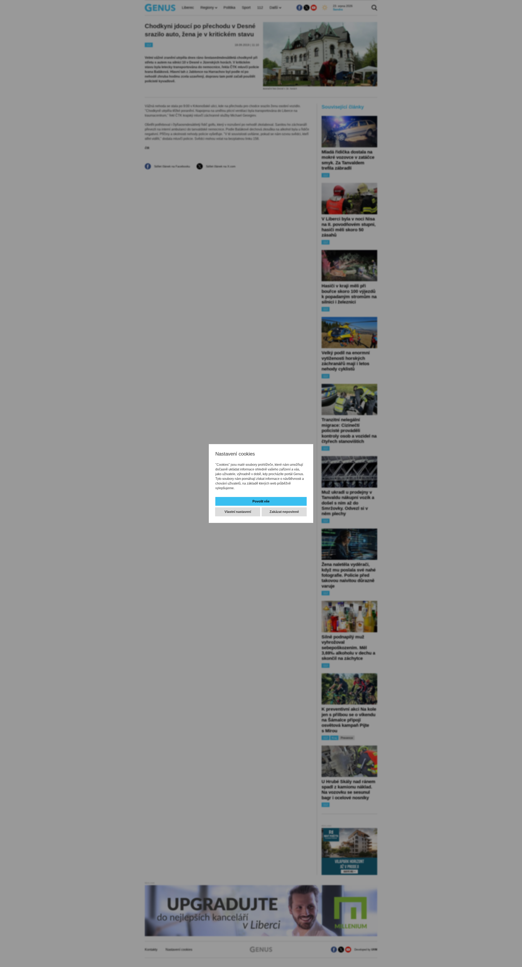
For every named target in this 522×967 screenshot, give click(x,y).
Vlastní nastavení (238, 512)
